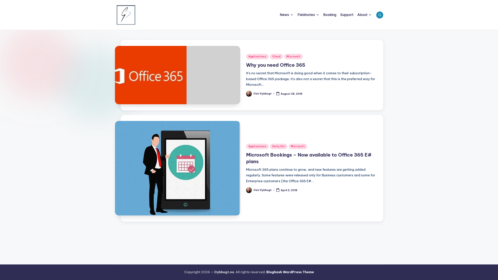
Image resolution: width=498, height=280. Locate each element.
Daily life (278, 146)
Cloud (276, 56)
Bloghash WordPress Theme (290, 272)
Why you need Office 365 (275, 65)
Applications (257, 56)
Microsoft (293, 56)
